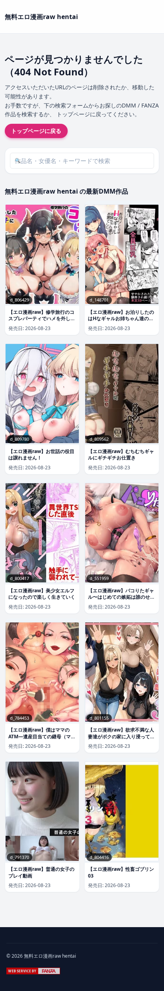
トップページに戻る (36, 130)
